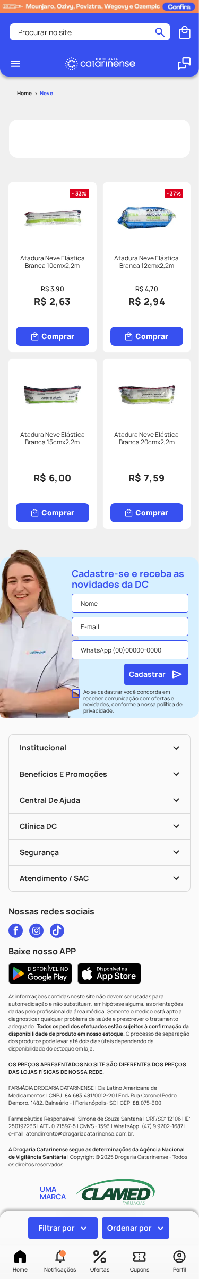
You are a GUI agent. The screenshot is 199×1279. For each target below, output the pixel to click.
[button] (60, 1262)
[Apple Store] (109, 973)
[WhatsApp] (184, 63)
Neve (46, 93)
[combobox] (89, 31)
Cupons (139, 1269)
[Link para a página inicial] (24, 93)
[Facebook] (15, 930)
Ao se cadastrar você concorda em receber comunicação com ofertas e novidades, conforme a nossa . (133, 701)
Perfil (179, 1269)
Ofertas (99, 1269)
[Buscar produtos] (160, 31)
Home (20, 1269)
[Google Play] (40, 973)
